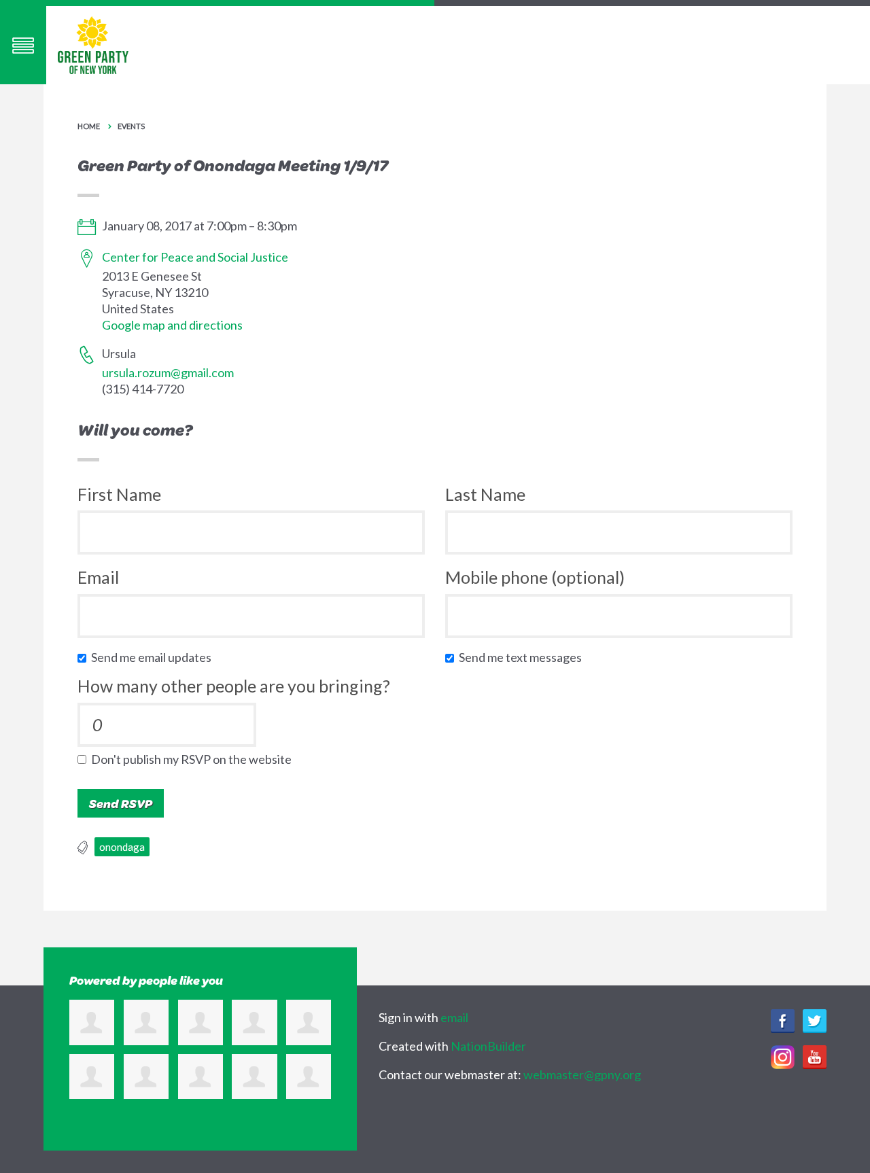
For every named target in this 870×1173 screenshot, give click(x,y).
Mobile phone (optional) (535, 577)
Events (131, 126)
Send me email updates (154, 657)
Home (88, 126)
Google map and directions (172, 324)
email (454, 1017)
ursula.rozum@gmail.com (168, 372)
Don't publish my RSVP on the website (194, 759)
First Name (119, 494)
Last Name (485, 494)
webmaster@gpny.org (582, 1074)
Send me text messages (523, 657)
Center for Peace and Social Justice (195, 256)
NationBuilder (488, 1045)
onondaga (122, 847)
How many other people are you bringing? (233, 686)
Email (98, 577)
